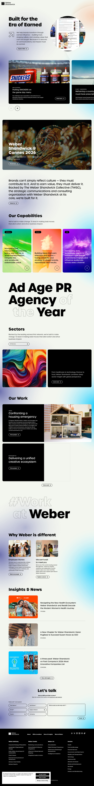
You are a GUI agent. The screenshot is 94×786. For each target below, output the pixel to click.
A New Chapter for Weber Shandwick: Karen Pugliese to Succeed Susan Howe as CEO (60, 633)
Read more (61, 99)
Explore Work (21, 48)
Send (80, 718)
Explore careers (41, 577)
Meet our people (14, 574)
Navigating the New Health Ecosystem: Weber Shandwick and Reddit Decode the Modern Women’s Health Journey (58, 605)
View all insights (46, 678)
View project (15, 435)
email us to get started (56, 697)
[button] (17, 108)
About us (12, 203)
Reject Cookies (42, 777)
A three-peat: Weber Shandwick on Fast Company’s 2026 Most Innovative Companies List (55, 661)
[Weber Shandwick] (14, 734)
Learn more (56, 382)
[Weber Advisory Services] (27, 268)
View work (46, 485)
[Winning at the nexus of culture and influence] (57, 268)
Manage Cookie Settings (42, 780)
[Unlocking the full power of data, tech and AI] (87, 268)
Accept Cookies (42, 774)
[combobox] (19, 344)
